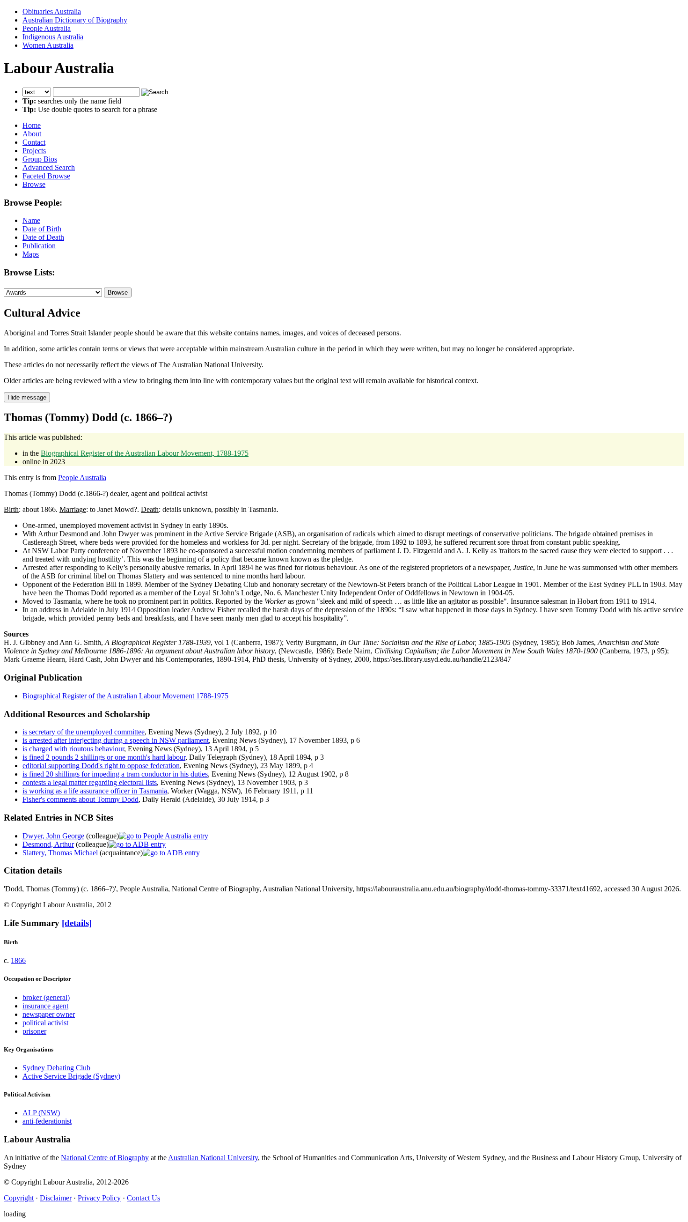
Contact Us (143, 1198)
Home (31, 125)
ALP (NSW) (41, 1113)
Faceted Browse (46, 176)
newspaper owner (48, 1014)
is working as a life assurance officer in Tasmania (94, 791)
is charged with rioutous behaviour (73, 749)
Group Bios (39, 159)
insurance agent (45, 1006)
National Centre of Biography (105, 1158)
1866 (18, 960)
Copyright (19, 1198)
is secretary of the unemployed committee (83, 732)
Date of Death (43, 237)
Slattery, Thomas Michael (60, 853)
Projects (34, 151)
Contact (33, 142)
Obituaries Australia (51, 11)
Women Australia (47, 45)
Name (31, 220)
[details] (77, 923)
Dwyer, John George (53, 836)
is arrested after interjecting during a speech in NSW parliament (115, 740)
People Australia (46, 28)
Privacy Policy (99, 1198)
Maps (30, 254)
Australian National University (213, 1158)
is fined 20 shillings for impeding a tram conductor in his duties (115, 774)
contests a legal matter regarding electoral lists (89, 782)
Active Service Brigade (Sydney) (71, 1076)
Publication (39, 246)
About (31, 134)
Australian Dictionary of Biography (74, 20)
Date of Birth (41, 229)
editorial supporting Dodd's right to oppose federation (101, 766)
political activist (45, 1023)
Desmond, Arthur (48, 844)
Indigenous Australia (52, 37)
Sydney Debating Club (56, 1068)
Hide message (26, 397)
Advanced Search (48, 167)
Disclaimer (56, 1198)
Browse (33, 184)
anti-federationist (47, 1121)
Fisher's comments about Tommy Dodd (80, 799)
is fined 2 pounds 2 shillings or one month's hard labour (103, 757)
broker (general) (46, 997)
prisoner (34, 1031)
